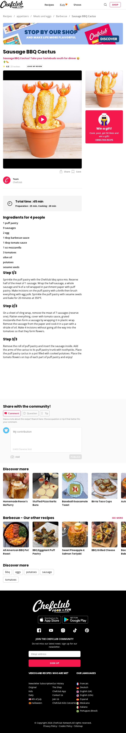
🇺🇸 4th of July (35, 699)
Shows (77, 5)
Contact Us (57, 695)
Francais (84, 683)
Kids (31, 691)
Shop (115, 4)
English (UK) (86, 691)
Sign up (54, 663)
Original (33, 687)
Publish (75, 456)
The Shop (57, 687)
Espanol (84, 699)
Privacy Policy (50, 726)
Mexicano (85, 702)
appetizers (23, 16)
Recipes (49, 5)
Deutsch (84, 687)
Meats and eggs (42, 16)
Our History (58, 683)
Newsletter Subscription (40, 683)
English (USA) (86, 695)
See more (117, 517)
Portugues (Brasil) (88, 710)
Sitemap (78, 726)
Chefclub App (59, 691)
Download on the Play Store (75, 619)
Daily (31, 695)
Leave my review (34, 66)
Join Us (55, 699)
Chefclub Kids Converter (64, 702)
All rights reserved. (82, 722)
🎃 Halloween (35, 702)
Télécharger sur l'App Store (49, 619)
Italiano (83, 706)
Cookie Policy (65, 726)
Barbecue (61, 16)
